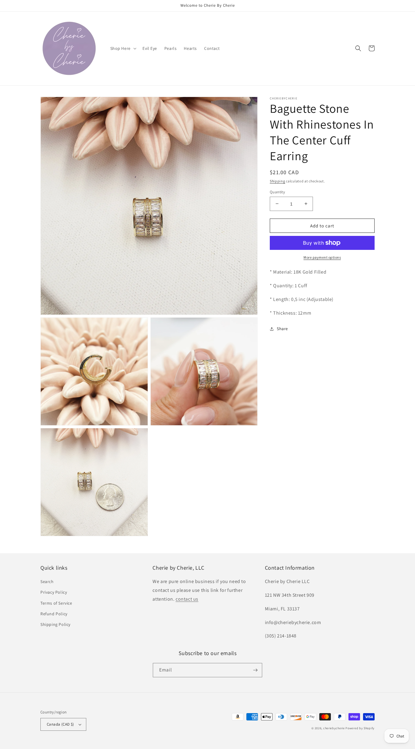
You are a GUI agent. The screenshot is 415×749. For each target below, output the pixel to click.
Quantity (277, 191)
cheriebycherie (334, 728)
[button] (123, 48)
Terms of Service (56, 603)
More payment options (322, 257)
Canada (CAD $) (60, 724)
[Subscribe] (255, 670)
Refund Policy (53, 613)
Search (47, 581)
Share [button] (282, 328)
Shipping (277, 181)
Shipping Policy (55, 624)
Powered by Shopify (360, 728)
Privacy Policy (53, 592)
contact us (187, 599)
